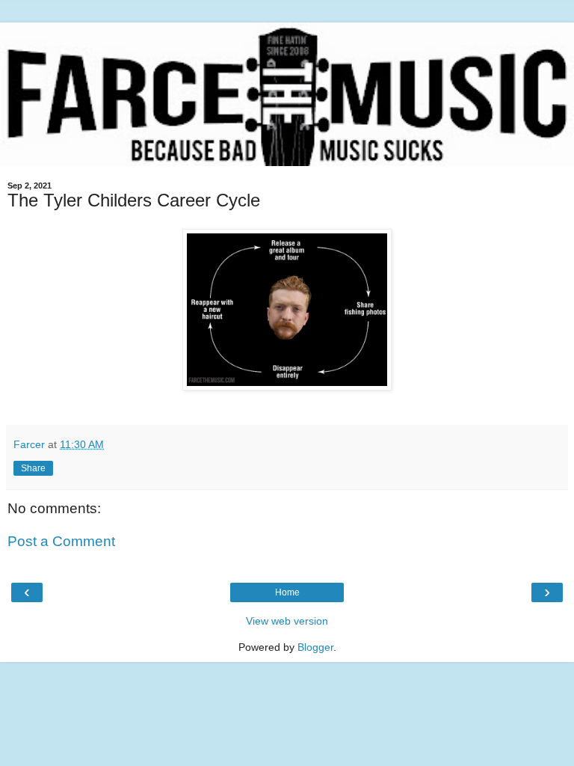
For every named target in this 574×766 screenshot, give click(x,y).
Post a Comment (61, 541)
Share (33, 468)
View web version (287, 621)
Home (287, 592)
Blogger (315, 647)
